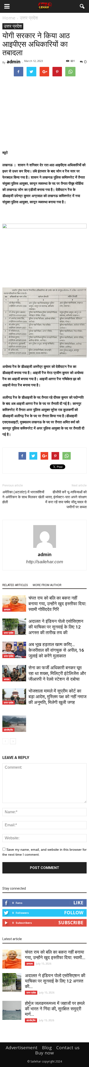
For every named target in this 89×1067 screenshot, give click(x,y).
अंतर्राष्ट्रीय (8, 729)
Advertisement (21, 1047)
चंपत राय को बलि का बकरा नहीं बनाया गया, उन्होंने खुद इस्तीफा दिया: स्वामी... (55, 954)
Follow (73, 913)
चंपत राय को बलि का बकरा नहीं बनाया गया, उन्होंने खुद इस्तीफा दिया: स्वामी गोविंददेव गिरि (57, 603)
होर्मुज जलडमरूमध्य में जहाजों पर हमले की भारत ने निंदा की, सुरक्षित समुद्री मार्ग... (54, 1009)
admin (13, 62)
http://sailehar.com (44, 561)
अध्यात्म (7, 609)
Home (8, 18)
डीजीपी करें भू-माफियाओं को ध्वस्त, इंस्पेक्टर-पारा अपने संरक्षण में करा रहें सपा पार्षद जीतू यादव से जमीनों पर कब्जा (66, 499)
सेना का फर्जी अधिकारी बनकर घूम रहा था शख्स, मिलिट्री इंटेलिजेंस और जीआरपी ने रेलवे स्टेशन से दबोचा (57, 673)
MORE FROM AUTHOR (47, 585)
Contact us (68, 1047)
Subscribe (70, 922)
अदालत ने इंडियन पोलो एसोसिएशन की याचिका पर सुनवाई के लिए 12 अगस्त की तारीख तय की (55, 627)
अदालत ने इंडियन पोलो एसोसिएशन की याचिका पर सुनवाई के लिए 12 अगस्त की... (55, 981)
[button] (82, 6)
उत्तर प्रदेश (13, 26)
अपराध (6, 679)
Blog (47, 1047)
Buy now (44, 1053)
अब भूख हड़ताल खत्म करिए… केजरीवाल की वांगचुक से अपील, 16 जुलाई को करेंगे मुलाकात (56, 650)
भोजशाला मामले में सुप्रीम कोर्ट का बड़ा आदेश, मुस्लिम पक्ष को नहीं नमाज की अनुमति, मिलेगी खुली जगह (57, 696)
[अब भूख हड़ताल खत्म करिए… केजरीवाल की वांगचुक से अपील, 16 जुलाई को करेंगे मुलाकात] (14, 650)
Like (78, 903)
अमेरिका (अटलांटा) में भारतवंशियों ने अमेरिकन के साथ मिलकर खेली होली (23, 497)
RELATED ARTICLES (15, 585)
